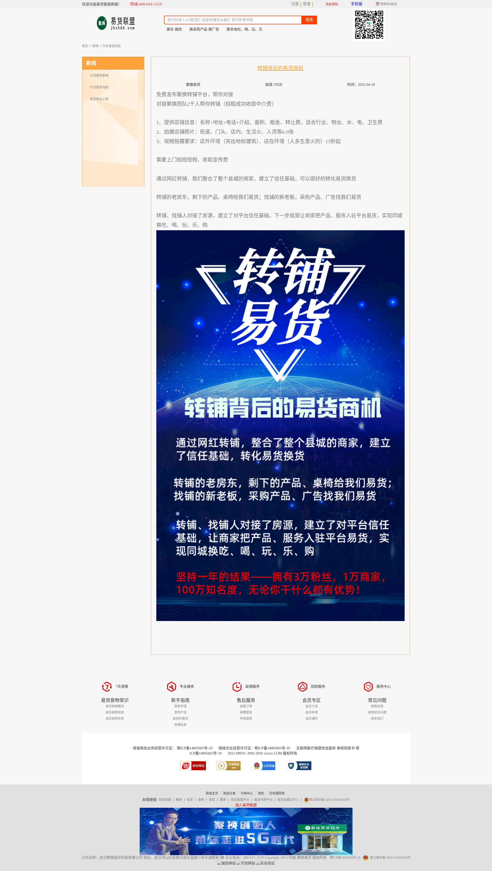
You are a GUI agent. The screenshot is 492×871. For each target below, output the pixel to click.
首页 (85, 46)
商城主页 (212, 793)
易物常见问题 (377, 712)
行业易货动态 (111, 46)
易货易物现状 (115, 712)
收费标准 (180, 725)
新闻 (95, 46)
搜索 (309, 20)
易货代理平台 (263, 800)
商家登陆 (332, 4)
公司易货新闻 (99, 75)
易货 (190, 800)
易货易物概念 (115, 706)
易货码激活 (180, 718)
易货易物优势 (115, 718)
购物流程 (377, 706)
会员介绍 (311, 706)
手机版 (356, 4)
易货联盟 (165, 800)
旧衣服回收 (277, 793)
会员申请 (311, 712)
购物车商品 (388, 4)
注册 (295, 4)
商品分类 (229, 793)
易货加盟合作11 (288, 800)
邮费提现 (246, 712)
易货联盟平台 (240, 800)
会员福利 (311, 718)
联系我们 (377, 718)
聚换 (179, 800)
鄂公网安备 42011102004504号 (329, 800)
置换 (223, 800)
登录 (307, 4)
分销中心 (247, 793)
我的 (261, 793)
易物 (201, 800)
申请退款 (246, 718)
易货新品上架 (99, 99)
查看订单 (246, 706)
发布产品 (180, 712)
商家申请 (180, 706)
